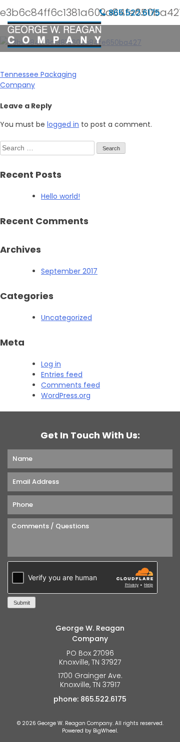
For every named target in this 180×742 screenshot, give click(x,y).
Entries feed (61, 374)
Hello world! (60, 196)
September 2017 (69, 271)
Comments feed (70, 385)
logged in (63, 124)
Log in (51, 364)
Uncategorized (66, 318)
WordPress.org (65, 395)
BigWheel (105, 731)
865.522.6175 (134, 12)
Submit (22, 603)
